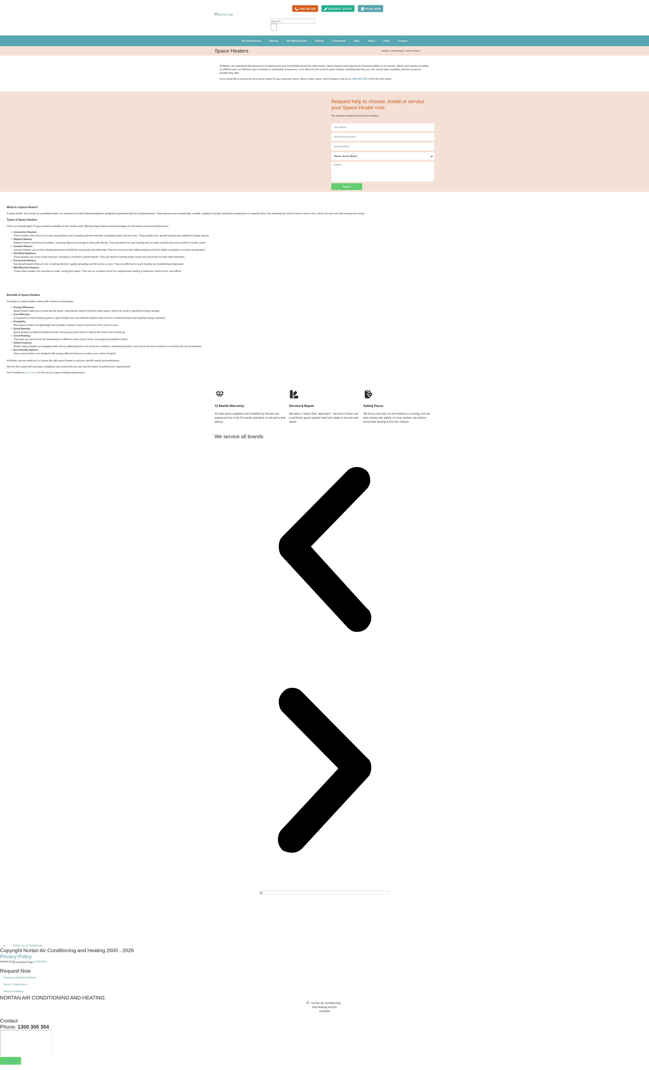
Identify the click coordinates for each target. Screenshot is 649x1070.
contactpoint (40, 961)
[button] (324, 550)
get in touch (31, 372)
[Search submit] (274, 27)
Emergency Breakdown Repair (19, 977)
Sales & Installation (13, 991)
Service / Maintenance (15, 984)
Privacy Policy (16, 956)
